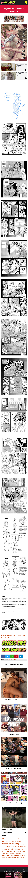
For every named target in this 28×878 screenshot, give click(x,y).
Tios (6, 857)
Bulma (11, 841)
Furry (18, 846)
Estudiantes (13, 846)
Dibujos (18, 844)
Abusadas (8, 839)
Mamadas (14, 851)
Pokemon (4, 855)
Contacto (6, 869)
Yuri (23, 857)
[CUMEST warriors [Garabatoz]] (14, 800)
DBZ (13, 844)
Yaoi (21, 857)
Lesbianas (5, 851)
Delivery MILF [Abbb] (14, 734)
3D (3, 839)
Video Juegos (15, 857)
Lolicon (9, 851)
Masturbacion (5, 637)
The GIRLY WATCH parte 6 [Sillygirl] (14, 768)
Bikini (17, 839)
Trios (9, 857)
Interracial (22, 849)
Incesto (24, 635)
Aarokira (3, 635)
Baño (14, 839)
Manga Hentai (12, 659)
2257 (17, 871)
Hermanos (4, 849)
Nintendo (12, 853)
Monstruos (3, 853)
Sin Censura (14, 855)
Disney (22, 843)
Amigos (12, 839)
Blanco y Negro (10, 635)
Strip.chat (18, 66)
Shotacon (8, 855)
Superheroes (20, 855)
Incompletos (17, 849)
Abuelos (5, 839)
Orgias (16, 853)
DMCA (12, 869)
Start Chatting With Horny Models (20, 65)
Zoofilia (3, 859)
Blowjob (8, 841)
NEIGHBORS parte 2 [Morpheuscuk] (14, 699)
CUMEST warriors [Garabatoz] (14, 803)
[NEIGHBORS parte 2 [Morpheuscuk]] (14, 697)
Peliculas (20, 853)
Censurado (18, 635)
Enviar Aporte (19, 869)
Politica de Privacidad (8, 871)
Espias (9, 846)
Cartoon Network (17, 841)
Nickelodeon (8, 853)
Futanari (21, 846)
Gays (25, 846)
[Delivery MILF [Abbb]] (14, 731)
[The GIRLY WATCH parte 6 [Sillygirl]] (14, 765)
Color (10, 844)
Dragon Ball (5, 846)
